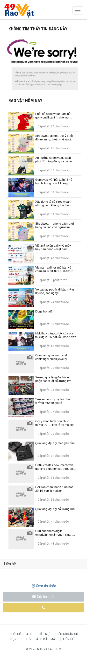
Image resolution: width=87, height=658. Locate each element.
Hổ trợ (44, 634)
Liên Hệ (68, 639)
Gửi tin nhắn (45, 597)
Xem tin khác (46, 586)
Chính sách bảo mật (41, 639)
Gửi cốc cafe (21, 634)
